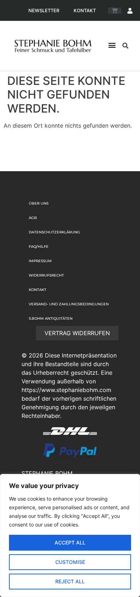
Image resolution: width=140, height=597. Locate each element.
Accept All (70, 542)
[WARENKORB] (114, 11)
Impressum (40, 261)
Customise (70, 562)
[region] (70, 535)
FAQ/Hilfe (38, 246)
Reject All (70, 581)
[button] (112, 45)
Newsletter (43, 10)
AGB (33, 217)
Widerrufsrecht (46, 275)
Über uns (38, 203)
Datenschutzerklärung (54, 232)
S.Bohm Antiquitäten (51, 318)
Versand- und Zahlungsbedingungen (69, 304)
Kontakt (85, 10)
